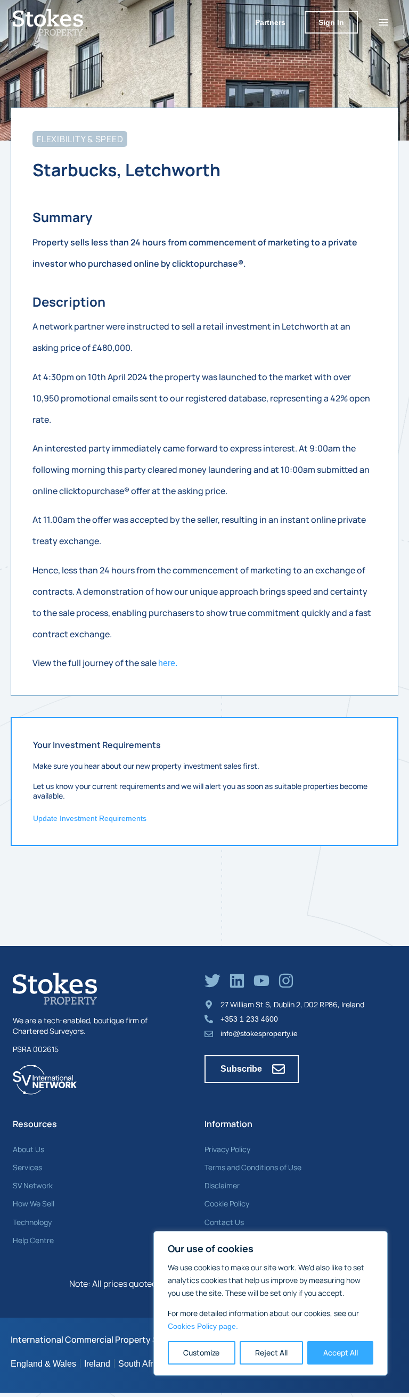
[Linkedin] (237, 981)
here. (167, 663)
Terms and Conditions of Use (252, 1167)
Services (27, 1167)
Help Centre (33, 1240)
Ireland (97, 1363)
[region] (270, 1303)
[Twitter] (212, 981)
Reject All (271, 1352)
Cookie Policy (226, 1203)
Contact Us (224, 1222)
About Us (28, 1149)
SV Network (33, 1185)
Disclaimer (222, 1185)
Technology (32, 1222)
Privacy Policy (227, 1149)
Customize (201, 1352)
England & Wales (43, 1363)
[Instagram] (286, 981)
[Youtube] (261, 981)
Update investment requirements (89, 818)
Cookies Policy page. (203, 1326)
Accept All (340, 1352)
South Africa (141, 1363)
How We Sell (33, 1203)
